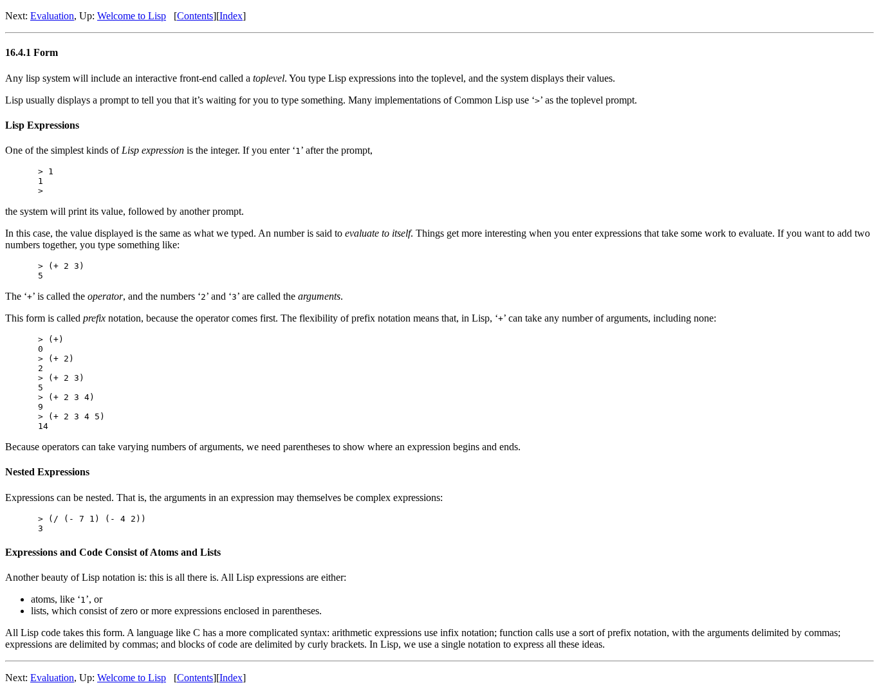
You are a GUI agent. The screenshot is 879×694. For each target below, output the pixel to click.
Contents (195, 15)
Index (231, 15)
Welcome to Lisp (131, 15)
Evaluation (52, 15)
